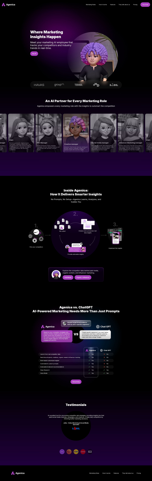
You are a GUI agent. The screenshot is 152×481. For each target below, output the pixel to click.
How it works (103, 4)
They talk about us (124, 4)
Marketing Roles (91, 4)
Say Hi (34, 53)
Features (112, 4)
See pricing (76, 382)
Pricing (135, 4)
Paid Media (68, 277)
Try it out (145, 4)
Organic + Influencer (82, 277)
